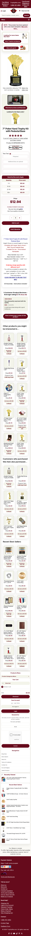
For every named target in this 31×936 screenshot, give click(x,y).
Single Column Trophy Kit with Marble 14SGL (21, 345)
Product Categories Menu (9, 676)
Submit (15, 745)
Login (15, 711)
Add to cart (15, 223)
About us (3, 885)
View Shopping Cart (7, 913)
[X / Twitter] (22, 933)
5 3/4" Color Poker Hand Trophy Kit (20, 395)
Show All (23, 294)
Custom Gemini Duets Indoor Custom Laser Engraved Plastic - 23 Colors (17, 806)
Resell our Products (7, 896)
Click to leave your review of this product (15, 316)
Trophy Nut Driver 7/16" (9, 369)
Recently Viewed (9, 774)
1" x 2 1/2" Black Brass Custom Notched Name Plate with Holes (8, 632)
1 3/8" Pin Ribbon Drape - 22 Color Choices (17, 793)
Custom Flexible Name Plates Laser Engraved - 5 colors (22, 558)
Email (15, 726)
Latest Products (5, 770)
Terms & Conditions (6, 762)
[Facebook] (9, 933)
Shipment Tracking (6, 907)
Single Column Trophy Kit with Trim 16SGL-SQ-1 (17, 789)
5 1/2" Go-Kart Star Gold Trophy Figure (9, 528)
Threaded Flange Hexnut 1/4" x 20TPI (16, 833)
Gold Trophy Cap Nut (12, 799)
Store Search (5, 756)
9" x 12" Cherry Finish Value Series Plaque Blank (17, 840)
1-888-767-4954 (15, 5)
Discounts (4, 887)
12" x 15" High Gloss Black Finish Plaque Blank (18, 822)
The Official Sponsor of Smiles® (5, 4)
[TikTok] (17, 933)
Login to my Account (7, 905)
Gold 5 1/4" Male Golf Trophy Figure (8, 503)
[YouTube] (14, 933)
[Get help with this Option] (10, 153)
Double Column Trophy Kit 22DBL (9, 344)
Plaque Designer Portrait (8, 607)
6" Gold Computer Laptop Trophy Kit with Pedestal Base (22, 503)
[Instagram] (11, 933)
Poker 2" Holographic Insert (7, 395)
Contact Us (4, 765)
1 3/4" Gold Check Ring (12, 816)
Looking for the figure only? (15, 112)
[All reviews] (15, 136)
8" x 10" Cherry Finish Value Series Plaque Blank (21, 632)
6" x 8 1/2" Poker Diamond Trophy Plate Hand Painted (22, 420)
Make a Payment (6, 911)
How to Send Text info (7, 894)
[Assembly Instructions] (15, 100)
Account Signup (6, 767)
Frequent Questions (7, 891)
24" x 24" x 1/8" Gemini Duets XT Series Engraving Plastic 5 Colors (16, 778)
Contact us (4, 889)
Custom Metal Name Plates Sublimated (8, 558)
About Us (4, 759)
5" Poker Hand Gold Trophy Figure (8, 420)
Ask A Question (15, 229)
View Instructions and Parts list (15, 107)
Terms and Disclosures (8, 877)
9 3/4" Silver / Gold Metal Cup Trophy (16, 827)
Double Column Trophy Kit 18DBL (9, 477)
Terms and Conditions (7, 892)
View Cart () (25, 10)
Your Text (6, 153)
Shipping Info (5, 903)
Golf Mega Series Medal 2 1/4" (22, 527)
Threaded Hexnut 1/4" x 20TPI (9, 582)
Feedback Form (5, 926)
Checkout (15, 696)
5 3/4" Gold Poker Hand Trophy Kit (20, 445)
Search (26, 15)
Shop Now (4, 754)
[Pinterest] (19, 933)
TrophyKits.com (15, 2)
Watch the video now (25, 89)
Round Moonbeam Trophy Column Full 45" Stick (17, 811)
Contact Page (5, 923)
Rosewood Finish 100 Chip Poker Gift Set (9, 445)
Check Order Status (7, 909)
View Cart (7, 683)
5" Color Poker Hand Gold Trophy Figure (21, 370)
